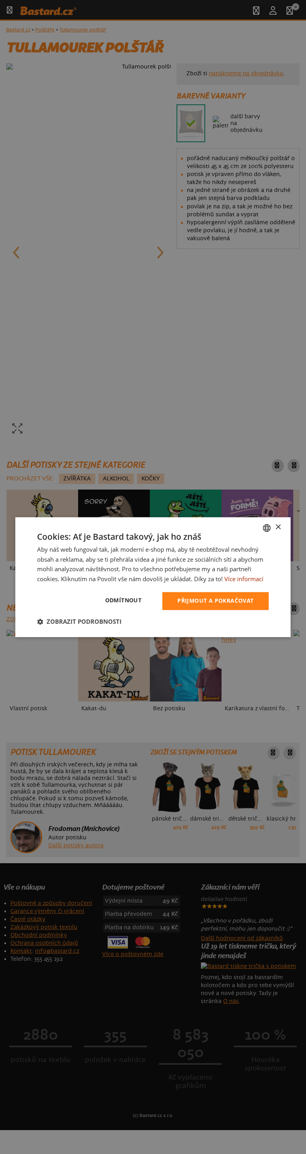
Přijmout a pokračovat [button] (215, 600)
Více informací (243, 579)
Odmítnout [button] (123, 600)
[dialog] (152, 577)
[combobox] (267, 528)
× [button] (278, 527)
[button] (79, 621)
